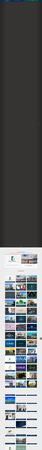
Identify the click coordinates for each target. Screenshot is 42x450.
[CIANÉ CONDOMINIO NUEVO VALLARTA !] (21, 342)
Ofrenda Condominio (21, 198)
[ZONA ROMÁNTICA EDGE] (32, 407)
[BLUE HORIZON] (32, 423)
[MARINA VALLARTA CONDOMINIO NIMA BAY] (21, 399)
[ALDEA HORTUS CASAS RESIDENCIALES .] (10, 278)
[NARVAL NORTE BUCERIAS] (32, 439)
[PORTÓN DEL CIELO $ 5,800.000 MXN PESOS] (21, 439)
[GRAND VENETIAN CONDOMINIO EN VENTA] (32, 326)
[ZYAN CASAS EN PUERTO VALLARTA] (21, 391)
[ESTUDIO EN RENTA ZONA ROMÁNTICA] (10, 415)
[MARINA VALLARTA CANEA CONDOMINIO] (32, 391)
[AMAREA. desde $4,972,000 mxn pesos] (21, 318)
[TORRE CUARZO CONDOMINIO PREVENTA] (32, 399)
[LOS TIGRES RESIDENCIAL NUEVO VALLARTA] (10, 431)
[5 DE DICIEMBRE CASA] (10, 423)
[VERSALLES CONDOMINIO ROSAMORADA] (10, 326)
